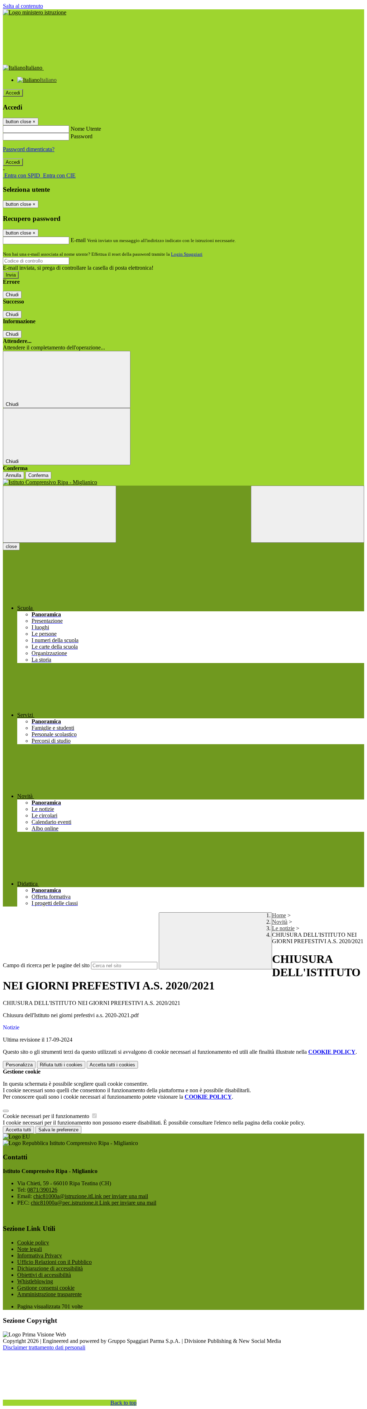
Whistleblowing (35, 1281)
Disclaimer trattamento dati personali (44, 1347)
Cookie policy (33, 1242)
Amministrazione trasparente (49, 1294)
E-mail (78, 240)
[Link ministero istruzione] (34, 12)
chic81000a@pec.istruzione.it (93, 1203)
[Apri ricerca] (307, 514)
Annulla (13, 475)
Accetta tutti (112, 1064)
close (11, 546)
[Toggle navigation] (59, 514)
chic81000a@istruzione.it (90, 1196)
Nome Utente (86, 129)
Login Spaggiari (186, 254)
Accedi (13, 93)
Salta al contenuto (23, 6)
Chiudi (12, 294)
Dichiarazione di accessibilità (50, 1268)
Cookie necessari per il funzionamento (47, 1116)
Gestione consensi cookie (46, 1288)
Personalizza (19, 1064)
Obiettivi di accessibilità (44, 1275)
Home (279, 915)
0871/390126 (42, 1190)
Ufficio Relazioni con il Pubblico (54, 1262)
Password (81, 136)
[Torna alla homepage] (183, 482)
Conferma (38, 475)
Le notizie (283, 928)
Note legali (29, 1249)
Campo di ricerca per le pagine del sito (46, 965)
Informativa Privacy (39, 1255)
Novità (279, 922)
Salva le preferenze (58, 1129)
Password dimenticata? (28, 149)
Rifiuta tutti (61, 1064)
